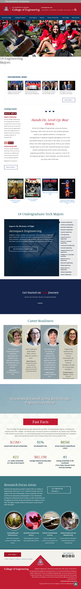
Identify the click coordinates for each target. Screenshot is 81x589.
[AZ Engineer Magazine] (16, 189)
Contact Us (18, 559)
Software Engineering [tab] (66, 272)
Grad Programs (33, 17)
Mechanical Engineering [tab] (67, 262)
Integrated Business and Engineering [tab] (67, 251)
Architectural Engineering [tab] (67, 224)
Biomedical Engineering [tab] (66, 227)
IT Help (6, 559)
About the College (6, 17)
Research (42, 17)
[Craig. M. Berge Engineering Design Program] (67, 189)
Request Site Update (27, 559)
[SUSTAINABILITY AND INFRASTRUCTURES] (14, 520)
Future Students (53, 10)
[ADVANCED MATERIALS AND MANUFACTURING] (70, 520)
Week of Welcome (10, 117)
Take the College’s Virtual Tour (50, 193)
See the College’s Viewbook (33, 199)
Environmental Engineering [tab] (67, 245)
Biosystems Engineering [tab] (67, 229)
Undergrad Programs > (12, 71)
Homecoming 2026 (10, 146)
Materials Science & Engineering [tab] (65, 259)
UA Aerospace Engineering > (23, 249)
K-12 (73, 10)
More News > (69, 100)
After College (65, 17)
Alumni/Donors (67, 10)
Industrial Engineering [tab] (66, 247)
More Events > (10, 167)
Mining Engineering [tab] (65, 265)
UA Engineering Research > (57, 490)
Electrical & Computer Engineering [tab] (66, 242)
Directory (11, 559)
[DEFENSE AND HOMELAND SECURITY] (51, 520)
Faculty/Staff (60, 10)
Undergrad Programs (20, 17)
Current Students (45, 10)
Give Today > (12, 554)
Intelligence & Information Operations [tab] (67, 255)
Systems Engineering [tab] (66, 274)
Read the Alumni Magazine (16, 201)
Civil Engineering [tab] (65, 234)
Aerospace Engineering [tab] (66, 222)
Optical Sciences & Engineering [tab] (65, 268)
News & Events (75, 17)
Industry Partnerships (53, 17)
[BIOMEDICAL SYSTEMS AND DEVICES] (32, 520)
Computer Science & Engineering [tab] (66, 238)
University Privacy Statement (69, 581)
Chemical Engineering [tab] (66, 232)
